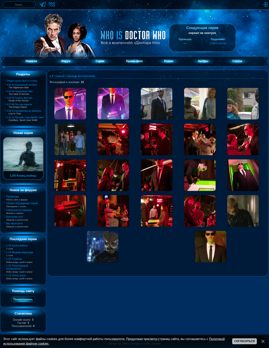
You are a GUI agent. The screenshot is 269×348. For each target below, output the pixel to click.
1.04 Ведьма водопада (19, 252)
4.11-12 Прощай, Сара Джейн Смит (25, 117)
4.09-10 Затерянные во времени (24, 111)
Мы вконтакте (14, 223)
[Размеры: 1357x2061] (210, 246)
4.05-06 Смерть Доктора (19, 98)
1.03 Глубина (14, 259)
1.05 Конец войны (17, 245)
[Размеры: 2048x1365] (113, 139)
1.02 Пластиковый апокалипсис (17, 267)
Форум (65, 61)
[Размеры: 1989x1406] (70, 103)
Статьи (237, 61)
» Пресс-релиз (218, 43)
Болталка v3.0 (14, 216)
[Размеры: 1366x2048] (156, 175)
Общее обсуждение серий (22, 203)
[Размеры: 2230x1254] (156, 103)
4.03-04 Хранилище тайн (20, 91)
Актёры (203, 61)
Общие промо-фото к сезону (22, 80)
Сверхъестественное (19, 210)
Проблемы (12, 196)
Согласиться (244, 341)
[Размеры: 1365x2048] (113, 103)
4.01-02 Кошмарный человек (22, 84)
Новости (31, 61)
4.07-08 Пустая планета (19, 104)
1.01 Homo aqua (15, 275)
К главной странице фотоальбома (73, 76)
